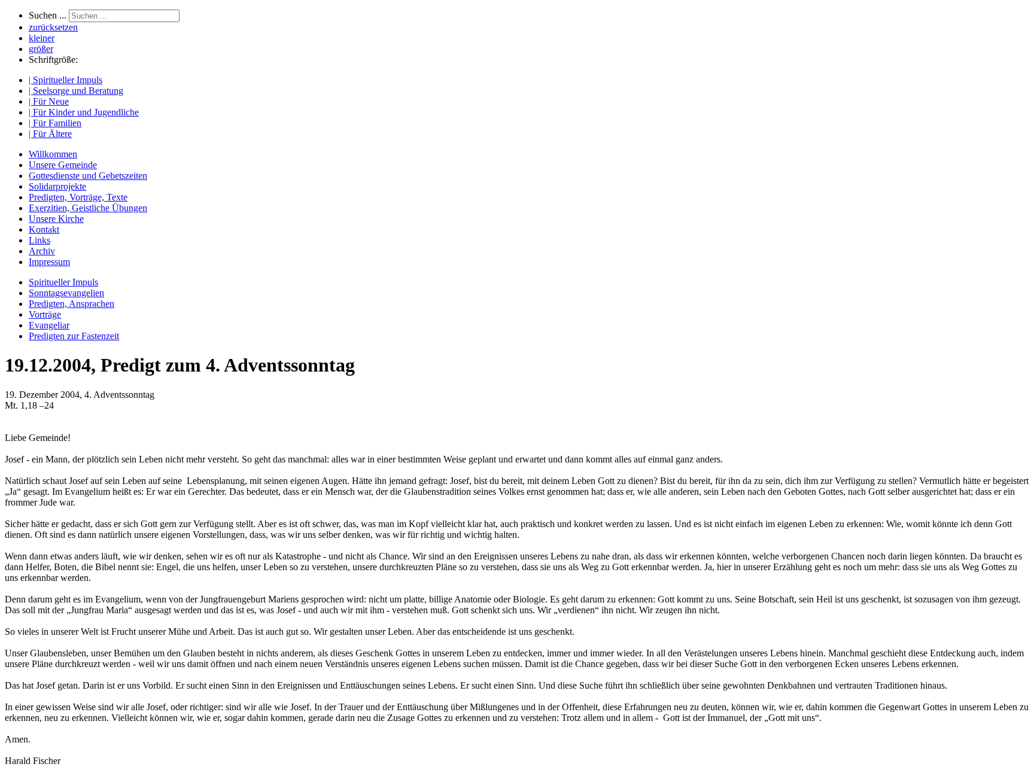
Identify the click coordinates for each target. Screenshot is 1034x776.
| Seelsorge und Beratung (76, 91)
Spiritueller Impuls (63, 282)
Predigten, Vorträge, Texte (78, 197)
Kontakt (44, 229)
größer (41, 49)
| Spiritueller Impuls (65, 80)
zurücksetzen (53, 27)
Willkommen (53, 154)
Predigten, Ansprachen (71, 304)
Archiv (42, 251)
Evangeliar (49, 325)
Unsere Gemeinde (63, 165)
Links (39, 240)
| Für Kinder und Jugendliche (84, 112)
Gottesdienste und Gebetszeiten (88, 176)
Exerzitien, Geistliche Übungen (88, 208)
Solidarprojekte (57, 186)
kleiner (41, 38)
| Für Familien (55, 123)
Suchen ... (47, 15)
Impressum (49, 262)
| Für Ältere (50, 134)
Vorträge (45, 314)
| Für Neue (49, 101)
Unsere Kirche (56, 219)
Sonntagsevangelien (66, 293)
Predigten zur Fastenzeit (74, 336)
